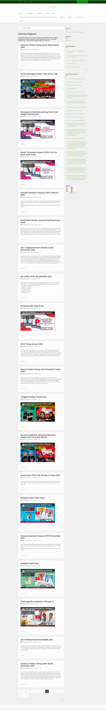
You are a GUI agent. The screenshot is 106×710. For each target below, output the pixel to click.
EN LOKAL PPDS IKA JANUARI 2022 (36, 276)
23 (50, 691)
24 (54, 691)
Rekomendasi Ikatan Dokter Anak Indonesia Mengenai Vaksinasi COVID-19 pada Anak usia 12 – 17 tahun (77, 103)
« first (20, 691)
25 (58, 691)
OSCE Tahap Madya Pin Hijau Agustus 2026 (75, 60)
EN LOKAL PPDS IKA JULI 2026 (73, 66)
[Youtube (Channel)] (79, 32)
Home (20, 1)
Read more (23, 65)
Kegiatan (47, 13)
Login (30, 1)
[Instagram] (69, 32)
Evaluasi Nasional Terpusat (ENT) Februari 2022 (40, 193)
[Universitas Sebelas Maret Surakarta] (56, 6)
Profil (20, 13)
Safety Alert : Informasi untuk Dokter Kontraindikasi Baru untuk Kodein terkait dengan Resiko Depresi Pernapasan (77, 97)
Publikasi (70, 17)
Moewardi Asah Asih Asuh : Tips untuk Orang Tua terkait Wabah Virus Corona (38, 17)
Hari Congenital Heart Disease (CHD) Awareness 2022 (37, 248)
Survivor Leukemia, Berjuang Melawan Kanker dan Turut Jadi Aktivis (38, 436)
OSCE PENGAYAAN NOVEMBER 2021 (37, 639)
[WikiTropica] (77, 40)
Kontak (25, 1)
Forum (53, 13)
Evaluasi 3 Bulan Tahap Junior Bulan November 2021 (37, 664)
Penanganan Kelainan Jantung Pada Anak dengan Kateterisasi (39, 113)
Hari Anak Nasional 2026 (72, 63)
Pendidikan (39, 13)
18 (32, 691)
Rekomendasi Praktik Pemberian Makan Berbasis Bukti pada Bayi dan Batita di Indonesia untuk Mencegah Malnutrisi (77, 125)
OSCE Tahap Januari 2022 (32, 344)
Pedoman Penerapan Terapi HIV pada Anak (75, 117)
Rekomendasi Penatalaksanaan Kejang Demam (76, 107)
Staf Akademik (29, 13)
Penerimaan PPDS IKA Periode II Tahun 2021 (40, 475)
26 (62, 691)
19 (35, 691)
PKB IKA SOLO (62, 17)
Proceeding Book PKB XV (72, 88)
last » (26, 695)
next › (21, 695)
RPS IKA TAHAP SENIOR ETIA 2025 (74, 85)
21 (43, 691)
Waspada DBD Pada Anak (32, 306)
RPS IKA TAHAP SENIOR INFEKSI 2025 (74, 82)
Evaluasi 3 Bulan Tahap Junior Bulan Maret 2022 (40, 46)
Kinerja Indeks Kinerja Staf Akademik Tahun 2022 (41, 370)
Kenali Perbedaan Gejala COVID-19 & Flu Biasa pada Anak (39, 153)
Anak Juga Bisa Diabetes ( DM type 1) (37, 601)
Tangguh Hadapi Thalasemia (33, 397)
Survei (20, 20)
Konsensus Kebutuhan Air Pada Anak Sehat (75, 138)
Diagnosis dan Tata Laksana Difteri (74, 110)
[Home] (51, 6)
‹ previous (26, 691)
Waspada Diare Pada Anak (32, 498)
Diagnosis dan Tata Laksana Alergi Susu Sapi (76, 113)
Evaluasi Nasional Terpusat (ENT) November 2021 (41, 537)
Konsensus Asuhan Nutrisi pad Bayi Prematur (76, 120)
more (63, 699)
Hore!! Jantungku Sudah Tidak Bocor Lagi (39, 74)
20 (39, 691)
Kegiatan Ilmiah (79, 17)
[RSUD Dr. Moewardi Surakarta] (54, 6)
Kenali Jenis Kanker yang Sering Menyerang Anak (40, 221)
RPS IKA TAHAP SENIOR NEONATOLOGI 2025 (76, 78)
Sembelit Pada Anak (30, 563)
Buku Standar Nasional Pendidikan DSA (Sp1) (76, 92)
